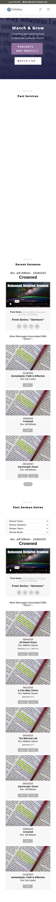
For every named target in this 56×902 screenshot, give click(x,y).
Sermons (26, 312)
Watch (27, 385)
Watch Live (26, 60)
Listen (33, 476)
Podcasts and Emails (25, 48)
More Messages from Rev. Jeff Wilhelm (32, 313)
